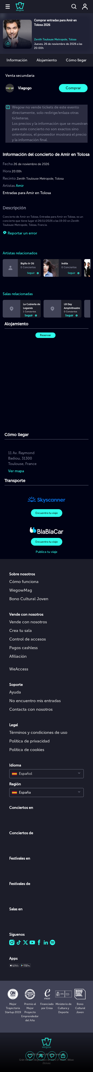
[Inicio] (17, 6)
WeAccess (18, 669)
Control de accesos (27, 639)
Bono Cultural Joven (28, 599)
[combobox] (46, 773)
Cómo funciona (24, 581)
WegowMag (20, 590)
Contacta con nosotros (31, 709)
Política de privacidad (29, 741)
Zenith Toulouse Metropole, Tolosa (55, 39)
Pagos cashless (23, 648)
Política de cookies (26, 749)
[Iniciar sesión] (85, 6)
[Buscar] (74, 6)
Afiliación (18, 656)
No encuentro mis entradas (35, 701)
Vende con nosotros (28, 622)
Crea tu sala (20, 630)
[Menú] (7, 6)
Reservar (45, 335)
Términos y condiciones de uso (38, 732)
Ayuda (15, 692)
